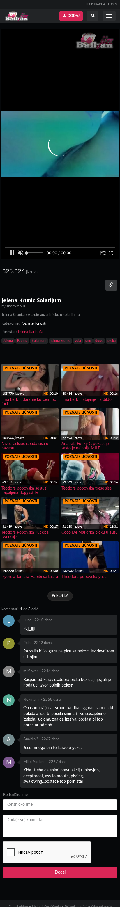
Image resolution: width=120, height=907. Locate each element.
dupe (99, 340)
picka (111, 340)
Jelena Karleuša (30, 332)
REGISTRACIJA (95, 4)
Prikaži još (60, 596)
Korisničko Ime (15, 795)
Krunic (22, 340)
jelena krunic (60, 340)
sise (88, 340)
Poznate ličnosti (33, 324)
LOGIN (112, 4)
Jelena (8, 340)
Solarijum (39, 340)
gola (78, 340)
